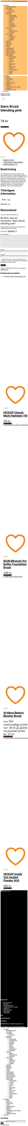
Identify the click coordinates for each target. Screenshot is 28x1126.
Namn (3, 250)
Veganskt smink (7, 1009)
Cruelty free (9, 79)
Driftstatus (4, 1021)
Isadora (11, 68)
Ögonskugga (9, 54)
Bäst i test (9, 78)
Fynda (8, 81)
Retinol (11, 21)
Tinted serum (12, 25)
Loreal (11, 59)
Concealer (9, 8)
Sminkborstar (10, 48)
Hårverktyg (9, 34)
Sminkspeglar (10, 49)
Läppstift (8, 41)
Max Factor (12, 66)
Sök (2, 1123)
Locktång (11, 38)
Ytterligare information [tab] (13, 162)
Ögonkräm (12, 26)
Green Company (20, 1026)
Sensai (11, 71)
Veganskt (8, 88)
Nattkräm (11, 19)
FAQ (2, 1015)
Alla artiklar (6, 1012)
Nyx (10, 62)
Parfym (8, 45)
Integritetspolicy (5, 1018)
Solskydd (11, 24)
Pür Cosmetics (13, 69)
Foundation (9, 9)
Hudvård (8, 14)
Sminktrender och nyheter (13, 87)
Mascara (8, 42)
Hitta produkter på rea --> (8, 1)
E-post (3, 254)
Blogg (7, 76)
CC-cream (12, 11)
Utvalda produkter (11, 89)
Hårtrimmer (12, 36)
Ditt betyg (4, 231)
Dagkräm (11, 18)
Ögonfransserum (11, 52)
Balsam (11, 29)
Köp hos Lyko (5, 127)
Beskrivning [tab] (8, 160)
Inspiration (6, 75)
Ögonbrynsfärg (10, 51)
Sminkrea (6, 91)
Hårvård (8, 28)
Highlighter (9, 12)
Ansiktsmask (12, 15)
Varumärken (9, 55)
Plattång (11, 39)
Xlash (10, 74)
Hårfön (11, 35)
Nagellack (9, 44)
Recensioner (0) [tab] (10, 164)
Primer (8, 46)
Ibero (8, 199)
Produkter (6, 5)
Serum (11, 22)
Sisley (10, 72)
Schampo (11, 32)
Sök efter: (3, 1121)
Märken (8, 85)
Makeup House (5, 1124)
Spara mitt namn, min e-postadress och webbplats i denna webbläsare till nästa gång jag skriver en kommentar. (14, 260)
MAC (10, 65)
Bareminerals (12, 56)
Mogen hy (9, 84)
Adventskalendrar (11, 6)
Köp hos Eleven (8, 736)
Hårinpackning (13, 31)
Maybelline (12, 64)
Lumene (11, 61)
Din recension (5, 234)
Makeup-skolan (10, 82)
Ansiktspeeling (13, 16)
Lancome (11, 58)
